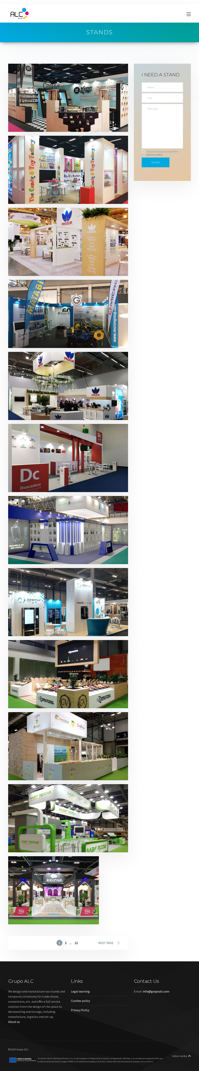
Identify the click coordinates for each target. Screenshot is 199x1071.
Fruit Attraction (46, 702)
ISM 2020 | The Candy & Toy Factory (44, 192)
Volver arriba (179, 1056)
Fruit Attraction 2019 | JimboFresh (43, 913)
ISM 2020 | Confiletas (32, 120)
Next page (105, 943)
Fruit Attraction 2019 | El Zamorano (44, 696)
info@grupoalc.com (156, 991)
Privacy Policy (80, 1010)
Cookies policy (80, 1001)
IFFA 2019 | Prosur (30, 408)
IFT (50, 269)
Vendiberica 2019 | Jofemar (37, 624)
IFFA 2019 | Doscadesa (33, 480)
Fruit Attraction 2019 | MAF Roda (42, 841)
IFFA (38, 414)
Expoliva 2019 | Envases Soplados (42, 552)
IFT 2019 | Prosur (29, 264)
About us (14, 1022)
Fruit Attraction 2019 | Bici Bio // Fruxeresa (49, 769)
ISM (37, 125)
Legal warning (80, 991)
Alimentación (25, 125)
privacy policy (155, 154)
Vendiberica (43, 630)
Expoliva (41, 341)
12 (76, 943)
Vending (57, 630)
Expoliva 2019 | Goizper (34, 336)
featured (41, 269)
